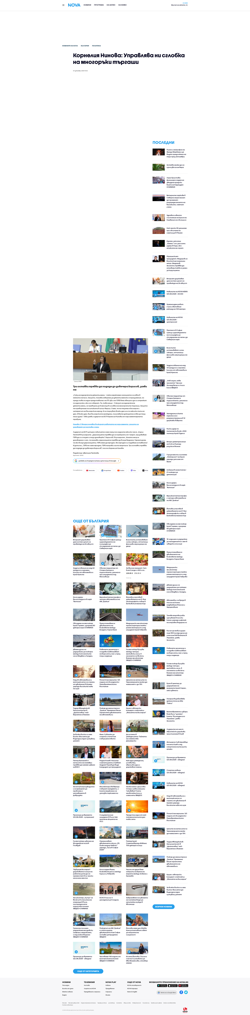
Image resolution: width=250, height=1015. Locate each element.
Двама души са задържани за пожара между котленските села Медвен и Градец (83, 652)
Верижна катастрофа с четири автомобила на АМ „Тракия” (110, 599)
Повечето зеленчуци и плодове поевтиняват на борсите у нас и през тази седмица (110, 652)
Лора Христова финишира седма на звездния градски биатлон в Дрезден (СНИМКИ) (175, 182)
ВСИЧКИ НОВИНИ (163, 907)
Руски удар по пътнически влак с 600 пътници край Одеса (176, 431)
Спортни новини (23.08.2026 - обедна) (176, 771)
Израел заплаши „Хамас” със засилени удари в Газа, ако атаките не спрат (176, 244)
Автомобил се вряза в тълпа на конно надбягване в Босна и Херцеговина (176, 603)
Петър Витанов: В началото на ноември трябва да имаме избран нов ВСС (84, 764)
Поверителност (136, 1002)
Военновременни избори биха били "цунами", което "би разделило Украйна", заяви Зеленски (177, 716)
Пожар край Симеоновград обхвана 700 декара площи (136, 843)
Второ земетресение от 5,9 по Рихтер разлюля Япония (176, 444)
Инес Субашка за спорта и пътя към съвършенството (108, 736)
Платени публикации (67, 1005)
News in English (132, 992)
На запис (111, 5)
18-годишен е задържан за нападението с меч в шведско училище (177, 541)
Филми (108, 995)
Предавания (110, 988)
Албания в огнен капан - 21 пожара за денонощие (177, 472)
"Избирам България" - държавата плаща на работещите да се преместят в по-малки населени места (83, 873)
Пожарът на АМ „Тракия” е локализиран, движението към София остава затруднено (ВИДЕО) (110, 932)
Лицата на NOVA (90, 988)
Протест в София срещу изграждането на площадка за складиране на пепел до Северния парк (110, 544)
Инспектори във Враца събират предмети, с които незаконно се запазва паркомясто (109, 790)
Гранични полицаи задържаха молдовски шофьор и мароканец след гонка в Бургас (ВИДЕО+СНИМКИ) (83, 932)
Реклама (64, 1002)
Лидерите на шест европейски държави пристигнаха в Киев (176, 731)
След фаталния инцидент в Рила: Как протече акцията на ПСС (109, 818)
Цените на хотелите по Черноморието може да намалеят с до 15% (136, 682)
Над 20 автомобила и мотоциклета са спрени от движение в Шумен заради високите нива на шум (84, 684)
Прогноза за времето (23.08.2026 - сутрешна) (83, 816)
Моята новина (67, 992)
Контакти (119, 1002)
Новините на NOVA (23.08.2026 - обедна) (176, 784)
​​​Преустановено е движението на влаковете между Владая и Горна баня (108, 626)
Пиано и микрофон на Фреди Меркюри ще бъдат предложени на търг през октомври (176, 153)
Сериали (109, 992)
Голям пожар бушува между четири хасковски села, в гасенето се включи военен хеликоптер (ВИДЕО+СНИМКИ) (135, 654)
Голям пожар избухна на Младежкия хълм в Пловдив (83, 843)
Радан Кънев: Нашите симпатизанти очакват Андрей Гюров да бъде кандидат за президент (110, 764)
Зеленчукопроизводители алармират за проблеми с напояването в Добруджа (84, 791)
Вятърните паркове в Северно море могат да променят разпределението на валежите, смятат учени (176, 201)
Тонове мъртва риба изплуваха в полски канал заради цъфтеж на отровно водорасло (177, 618)
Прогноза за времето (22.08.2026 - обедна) (82, 958)
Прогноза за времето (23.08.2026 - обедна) (176, 758)
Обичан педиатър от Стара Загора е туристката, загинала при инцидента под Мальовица (110, 572)
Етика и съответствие (169, 1002)
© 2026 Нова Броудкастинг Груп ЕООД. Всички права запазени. (78, 1010)
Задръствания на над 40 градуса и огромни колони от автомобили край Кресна (84, 571)
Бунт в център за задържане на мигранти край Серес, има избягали (176, 686)
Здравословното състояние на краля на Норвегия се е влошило (177, 217)
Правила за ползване (156, 1002)
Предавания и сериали (92, 992)
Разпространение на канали (88, 1002)
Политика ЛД (146, 1002)
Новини (87, 5)
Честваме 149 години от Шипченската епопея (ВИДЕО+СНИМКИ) (110, 959)
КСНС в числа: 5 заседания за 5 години (109, 899)
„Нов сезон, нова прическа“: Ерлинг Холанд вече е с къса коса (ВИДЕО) (176, 384)
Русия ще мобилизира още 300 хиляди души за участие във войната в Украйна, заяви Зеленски (177, 635)
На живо (122, 5)
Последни (65, 985)
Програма (99, 5)
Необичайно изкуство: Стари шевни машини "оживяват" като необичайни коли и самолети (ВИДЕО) (136, 791)
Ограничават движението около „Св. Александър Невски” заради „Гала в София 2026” (110, 845)
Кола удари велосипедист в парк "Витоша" (82, 599)
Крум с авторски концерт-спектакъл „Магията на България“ (136, 710)
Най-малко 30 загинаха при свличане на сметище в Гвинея (177, 230)
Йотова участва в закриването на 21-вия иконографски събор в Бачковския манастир (136, 600)
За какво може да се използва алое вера (175, 166)
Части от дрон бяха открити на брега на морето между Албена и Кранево (136, 872)
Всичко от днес (67, 988)
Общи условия (127, 1002)
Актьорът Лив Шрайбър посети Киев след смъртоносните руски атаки (177, 745)
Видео (64, 995)
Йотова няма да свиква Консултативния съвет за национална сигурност (136, 931)
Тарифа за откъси (102, 1002)
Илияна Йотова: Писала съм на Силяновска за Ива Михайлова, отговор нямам (137, 960)
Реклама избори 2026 (73, 1002)
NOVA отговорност (134, 985)
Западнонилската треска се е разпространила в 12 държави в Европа (176, 417)
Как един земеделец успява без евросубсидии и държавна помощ (135, 764)
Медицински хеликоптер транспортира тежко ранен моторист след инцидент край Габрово (137, 626)
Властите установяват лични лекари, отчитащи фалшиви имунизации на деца (137, 543)
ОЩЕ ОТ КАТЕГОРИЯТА (88, 971)
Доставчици (111, 1002)
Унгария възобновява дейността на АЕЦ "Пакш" (176, 701)
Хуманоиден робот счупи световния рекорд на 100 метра (176, 306)
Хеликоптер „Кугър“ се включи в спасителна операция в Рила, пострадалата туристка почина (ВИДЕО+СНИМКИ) (83, 903)
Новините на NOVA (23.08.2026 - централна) (175, 319)
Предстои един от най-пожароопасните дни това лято (136, 817)
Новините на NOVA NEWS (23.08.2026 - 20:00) (177, 293)
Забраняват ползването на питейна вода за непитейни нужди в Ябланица (137, 901)
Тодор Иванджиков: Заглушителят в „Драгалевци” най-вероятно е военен (81, 711)
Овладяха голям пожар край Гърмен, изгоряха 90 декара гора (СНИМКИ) (84, 625)
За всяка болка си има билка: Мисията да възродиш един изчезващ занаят (84, 737)
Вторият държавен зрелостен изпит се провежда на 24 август (83, 542)
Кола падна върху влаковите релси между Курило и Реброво (110, 871)
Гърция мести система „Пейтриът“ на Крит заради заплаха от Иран (177, 458)
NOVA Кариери (132, 988)
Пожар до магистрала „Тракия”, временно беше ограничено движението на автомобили (110, 711)
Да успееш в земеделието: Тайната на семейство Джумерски (136, 737)
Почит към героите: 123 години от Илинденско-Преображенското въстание (110, 683)
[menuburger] (63, 5)
